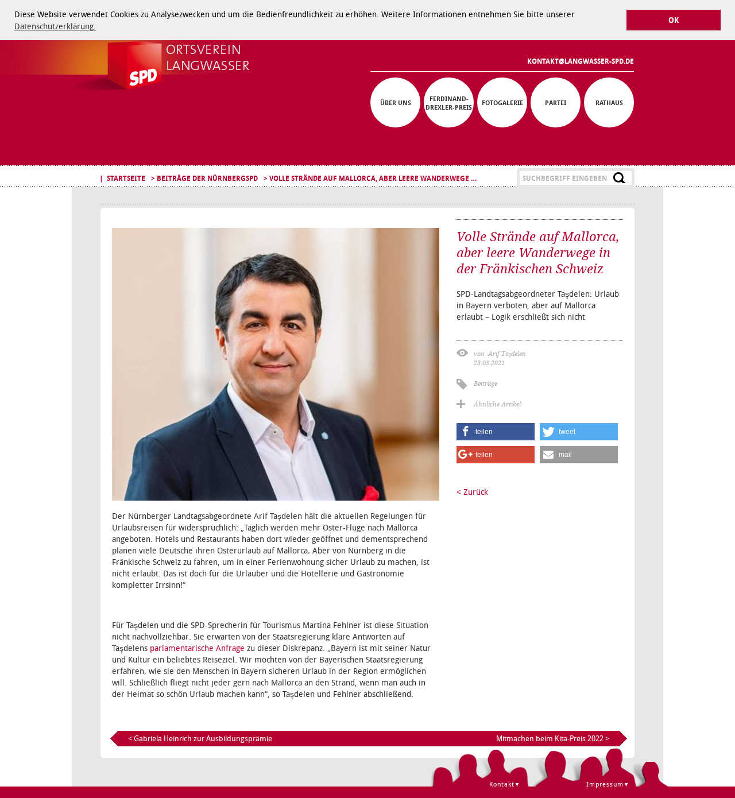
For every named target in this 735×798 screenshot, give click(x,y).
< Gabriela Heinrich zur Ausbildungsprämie (200, 738)
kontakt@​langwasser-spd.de (580, 61)
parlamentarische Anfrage (197, 647)
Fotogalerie (502, 102)
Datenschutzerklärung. (55, 26)
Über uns (395, 102)
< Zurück (472, 491)
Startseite (126, 178)
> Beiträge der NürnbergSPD (204, 178)
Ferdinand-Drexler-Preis (448, 102)
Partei (555, 102)
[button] (496, 431)
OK (673, 20)
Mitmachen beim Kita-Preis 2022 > (552, 738)
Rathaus (609, 102)
